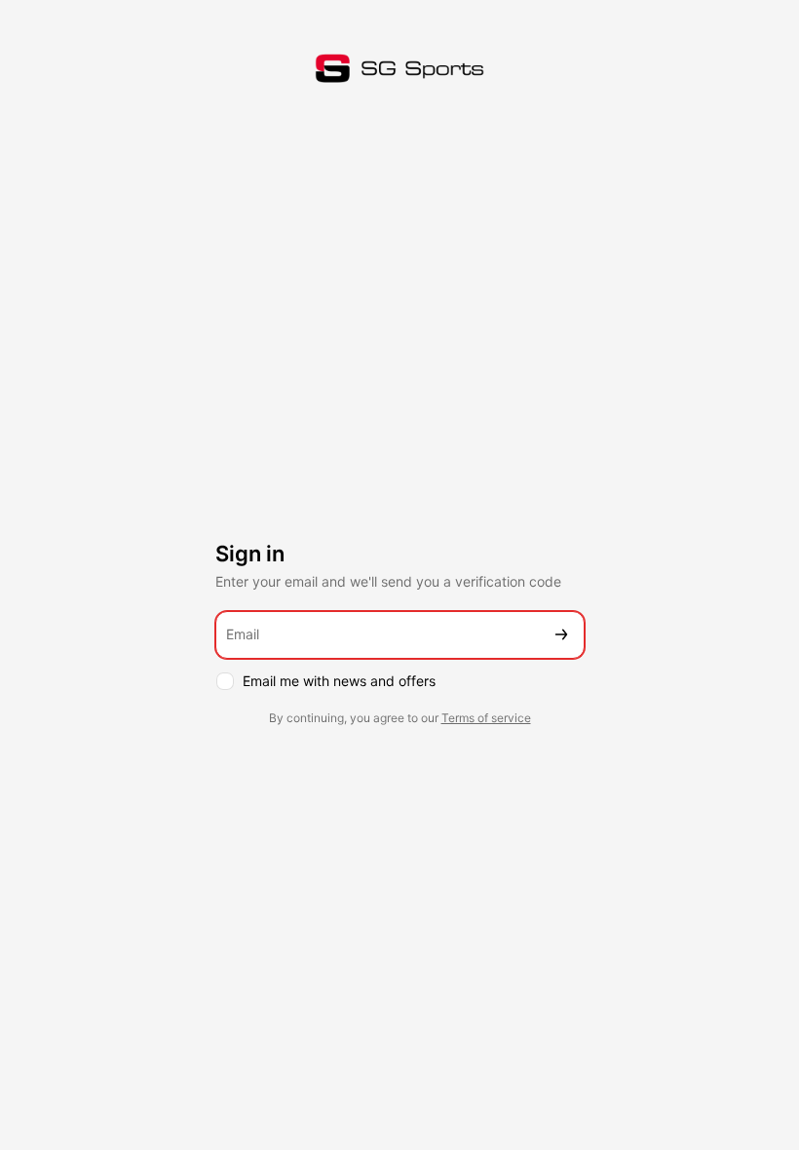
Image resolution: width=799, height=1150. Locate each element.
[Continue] (561, 635)
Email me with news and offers (339, 680)
